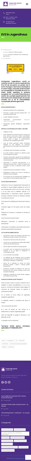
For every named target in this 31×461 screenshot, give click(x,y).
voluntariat (11, 347)
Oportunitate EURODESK (20, 441)
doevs (3, 340)
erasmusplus (10, 340)
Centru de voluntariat (7, 429)
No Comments (6, 58)
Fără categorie (5, 437)
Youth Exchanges (23, 447)
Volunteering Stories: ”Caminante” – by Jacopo (15, 413)
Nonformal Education (7, 441)
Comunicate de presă (19, 429)
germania (22, 340)
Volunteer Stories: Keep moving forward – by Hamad (14, 405)
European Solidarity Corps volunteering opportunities (12, 433)
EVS (17, 340)
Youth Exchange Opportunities (9, 447)
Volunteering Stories (7, 444)
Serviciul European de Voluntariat (18, 343)
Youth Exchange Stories (8, 450)
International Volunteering (17, 437)
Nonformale (5, 343)
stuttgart (4, 347)
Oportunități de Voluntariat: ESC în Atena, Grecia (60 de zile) (13, 397)
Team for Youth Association (17, 458)
